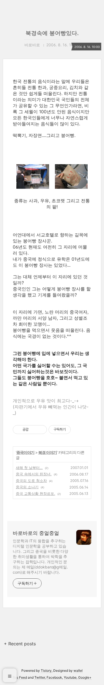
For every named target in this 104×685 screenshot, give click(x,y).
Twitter (39, 677)
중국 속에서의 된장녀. (34, 474)
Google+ (85, 677)
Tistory (46, 670)
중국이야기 (25, 452)
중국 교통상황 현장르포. (35, 493)
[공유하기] (33, 429)
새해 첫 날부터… (29, 467)
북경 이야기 (47, 452)
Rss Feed (20, 677)
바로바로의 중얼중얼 (36, 533)
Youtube (70, 677)
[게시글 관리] (40, 429)
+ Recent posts (20, 643)
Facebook (54, 677)
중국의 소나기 (27, 487)
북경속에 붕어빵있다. (52, 33)
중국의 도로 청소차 (31, 480)
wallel (78, 670)
